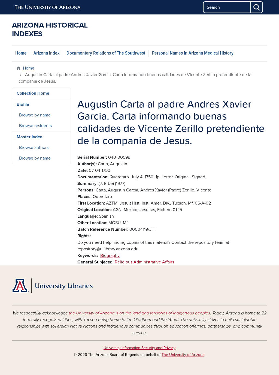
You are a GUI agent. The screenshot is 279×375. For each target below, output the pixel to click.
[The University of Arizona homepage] (48, 7)
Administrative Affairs (154, 262)
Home (21, 53)
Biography (110, 255)
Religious (123, 262)
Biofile (23, 104)
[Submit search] (257, 7)
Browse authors (33, 147)
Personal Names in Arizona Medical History (192, 53)
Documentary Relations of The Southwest (105, 53)
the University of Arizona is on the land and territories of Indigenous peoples (139, 313)
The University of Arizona (183, 354)
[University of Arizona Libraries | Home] (52, 285)
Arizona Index (47, 53)
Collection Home (33, 93)
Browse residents (35, 125)
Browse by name (35, 115)
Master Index (29, 137)
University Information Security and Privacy (139, 348)
